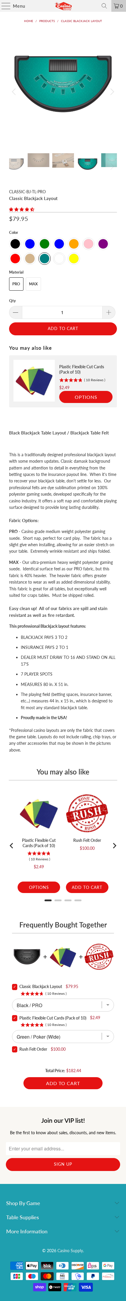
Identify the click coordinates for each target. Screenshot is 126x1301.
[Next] (111, 91)
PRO (16, 283)
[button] (21, 209)
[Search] (104, 6)
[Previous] (15, 91)
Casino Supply (70, 1250)
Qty (12, 300)
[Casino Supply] (63, 6)
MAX (33, 283)
